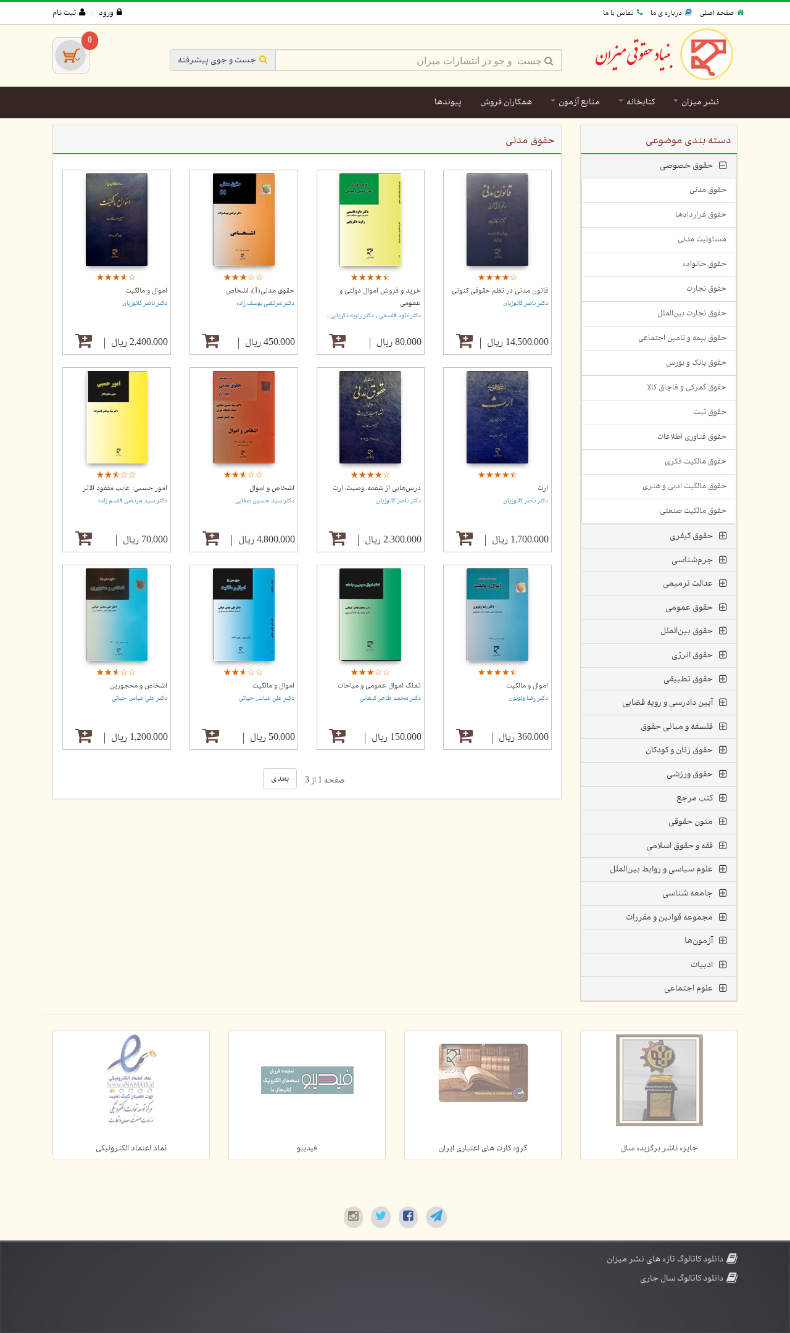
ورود (106, 13)
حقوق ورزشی (690, 774)
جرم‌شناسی (692, 560)
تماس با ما (618, 13)
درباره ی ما (666, 13)
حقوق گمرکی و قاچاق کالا (686, 387)
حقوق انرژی (692, 655)
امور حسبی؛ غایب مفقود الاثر (125, 488)
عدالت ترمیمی (688, 583)
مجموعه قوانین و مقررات (669, 917)
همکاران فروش (506, 102)
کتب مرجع (694, 798)
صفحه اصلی (717, 13)
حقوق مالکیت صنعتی (693, 511)
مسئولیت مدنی (702, 239)
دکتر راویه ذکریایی (351, 316)
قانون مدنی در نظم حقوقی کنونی (500, 290)
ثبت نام (64, 13)
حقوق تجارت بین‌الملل (691, 313)
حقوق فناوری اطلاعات (691, 437)
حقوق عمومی (689, 607)
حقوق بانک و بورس (696, 363)
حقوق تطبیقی (688, 679)
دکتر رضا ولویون (528, 698)
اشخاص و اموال (271, 488)
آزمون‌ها (698, 941)
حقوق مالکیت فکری (695, 462)
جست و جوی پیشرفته (217, 60)
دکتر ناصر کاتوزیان (525, 303)
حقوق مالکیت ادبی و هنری (684, 486)
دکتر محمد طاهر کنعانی (390, 698)
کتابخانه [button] (640, 102)
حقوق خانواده (704, 264)
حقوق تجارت (706, 289)
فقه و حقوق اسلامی (679, 846)
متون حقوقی (690, 821)
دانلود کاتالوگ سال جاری (681, 1278)
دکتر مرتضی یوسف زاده (265, 303)
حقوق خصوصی (686, 165)
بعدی (280, 778)
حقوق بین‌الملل (686, 631)
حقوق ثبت (710, 412)
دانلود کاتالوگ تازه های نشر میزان (665, 1259)
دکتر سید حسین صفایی (264, 501)
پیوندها (448, 102)
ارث (543, 488)
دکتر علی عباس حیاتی (266, 698)
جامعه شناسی (687, 893)
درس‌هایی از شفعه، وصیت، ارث (377, 488)
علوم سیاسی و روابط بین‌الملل (661, 869)
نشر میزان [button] (699, 102)
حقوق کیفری (691, 536)
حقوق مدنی (707, 190)
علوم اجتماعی (688, 988)
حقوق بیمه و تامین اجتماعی (682, 338)
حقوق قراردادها (700, 215)
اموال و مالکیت (146, 290)
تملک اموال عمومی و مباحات (379, 685)
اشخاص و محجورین (138, 685)
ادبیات (702, 965)
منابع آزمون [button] (578, 102)
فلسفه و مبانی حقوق (677, 726)
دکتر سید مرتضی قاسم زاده (132, 501)
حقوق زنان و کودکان (679, 750)
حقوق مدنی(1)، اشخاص (260, 290)
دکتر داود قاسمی (399, 316)
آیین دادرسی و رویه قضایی (667, 702)
